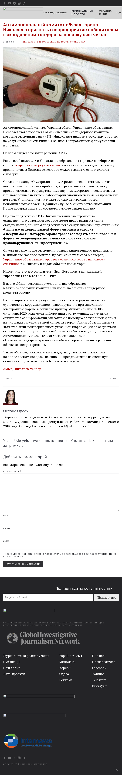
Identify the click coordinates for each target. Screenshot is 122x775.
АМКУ (7, 369)
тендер (35, 369)
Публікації (11, 662)
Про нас (98, 656)
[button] (116, 770)
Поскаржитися (103, 662)
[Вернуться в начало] (23, 12)
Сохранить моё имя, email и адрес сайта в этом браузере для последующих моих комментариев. (59, 555)
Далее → (114, 378)
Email (6, 528)
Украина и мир (105, 13)
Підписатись (106, 597)
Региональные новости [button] (82, 13)
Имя (5, 515)
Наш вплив (11, 668)
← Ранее (7, 378)
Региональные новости (53, 42)
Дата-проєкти (14, 674)
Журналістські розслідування (26, 656)
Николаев (28, 42)
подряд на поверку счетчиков (37, 165)
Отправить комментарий (23, 564)
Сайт (6, 541)
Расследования (55, 12)
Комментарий (12, 471)
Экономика (77, 42)
